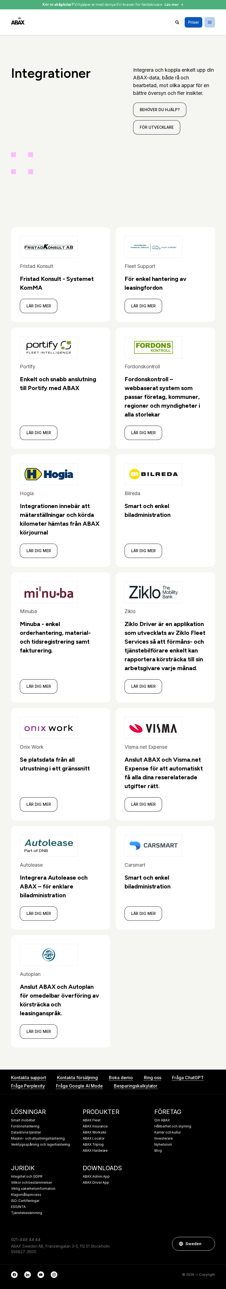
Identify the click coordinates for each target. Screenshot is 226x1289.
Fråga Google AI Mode (79, 1085)
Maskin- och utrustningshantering (37, 1138)
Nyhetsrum (163, 1144)
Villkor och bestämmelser (31, 1183)
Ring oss (152, 1077)
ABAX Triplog (93, 1144)
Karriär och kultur (167, 1132)
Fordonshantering (25, 1126)
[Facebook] (14, 1274)
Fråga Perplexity (28, 1085)
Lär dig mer (38, 306)
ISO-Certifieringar (25, 1201)
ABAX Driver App (96, 1183)
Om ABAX (162, 1120)
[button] (208, 1243)
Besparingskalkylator (135, 1085)
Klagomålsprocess (26, 1195)
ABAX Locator (93, 1138)
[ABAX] (18, 21)
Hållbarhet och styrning (172, 1126)
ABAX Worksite (94, 1132)
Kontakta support (28, 1077)
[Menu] (210, 22)
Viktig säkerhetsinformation (33, 1189)
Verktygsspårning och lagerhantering (40, 1144)
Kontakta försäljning (77, 1077)
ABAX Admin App (96, 1176)
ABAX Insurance (95, 1126)
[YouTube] (40, 1274)
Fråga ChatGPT (187, 1077)
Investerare (163, 1138)
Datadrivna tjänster (26, 1132)
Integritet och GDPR (26, 1176)
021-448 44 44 (26, 1239)
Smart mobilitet (23, 1120)
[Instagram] (54, 1274)
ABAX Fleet (92, 1120)
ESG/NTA (18, 1207)
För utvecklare (156, 127)
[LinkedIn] (27, 1274)
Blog (158, 1151)
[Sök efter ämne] (177, 22)
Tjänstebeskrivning (26, 1213)
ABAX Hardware (95, 1151)
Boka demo (121, 1077)
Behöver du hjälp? (159, 109)
